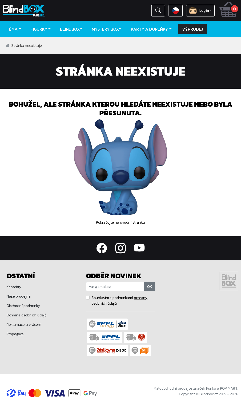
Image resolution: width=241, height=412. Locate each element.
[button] (158, 10)
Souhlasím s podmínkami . (119, 300)
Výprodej (192, 29)
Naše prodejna (19, 296)
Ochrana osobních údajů (27, 315)
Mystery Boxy (106, 29)
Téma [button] (12, 29)
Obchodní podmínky (23, 305)
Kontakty (14, 287)
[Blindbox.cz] (30, 10)
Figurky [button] (39, 29)
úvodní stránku (132, 222)
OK (149, 286)
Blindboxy (71, 29)
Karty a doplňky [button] (149, 29)
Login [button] (204, 10)
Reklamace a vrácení (24, 324)
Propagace (15, 334)
